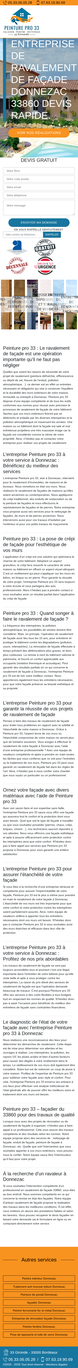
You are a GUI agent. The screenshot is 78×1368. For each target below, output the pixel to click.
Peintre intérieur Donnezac (39, 1278)
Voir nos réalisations (39, 133)
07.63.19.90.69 (53, 3)
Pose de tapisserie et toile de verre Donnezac (39, 1334)
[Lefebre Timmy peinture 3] (22, 21)
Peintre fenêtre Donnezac (39, 1326)
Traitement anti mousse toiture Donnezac (39, 1286)
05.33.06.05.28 (20, 3)
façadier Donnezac (39, 1302)
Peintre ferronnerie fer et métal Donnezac (39, 1310)
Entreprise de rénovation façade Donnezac (39, 1318)
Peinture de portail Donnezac (39, 1294)
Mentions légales (56, 1364)
